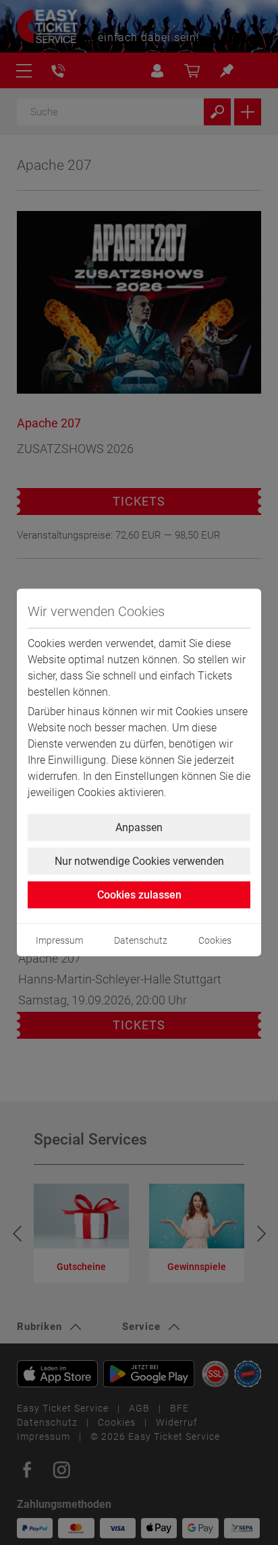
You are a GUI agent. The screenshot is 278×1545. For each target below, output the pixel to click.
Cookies (214, 940)
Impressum (59, 940)
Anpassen (139, 827)
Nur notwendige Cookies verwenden (139, 861)
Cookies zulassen (139, 894)
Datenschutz (140, 940)
